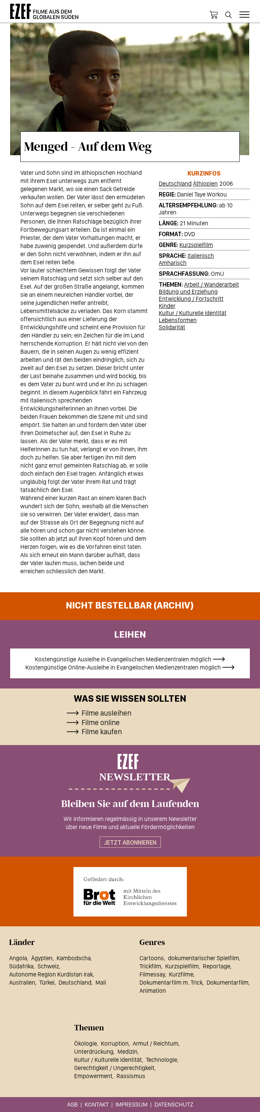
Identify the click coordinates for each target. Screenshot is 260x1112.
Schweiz (48, 966)
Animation (152, 990)
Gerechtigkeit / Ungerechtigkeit (114, 1067)
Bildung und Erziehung (188, 291)
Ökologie (85, 1043)
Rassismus (130, 1075)
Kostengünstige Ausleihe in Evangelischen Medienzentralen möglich (123, 659)
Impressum (131, 1104)
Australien (22, 982)
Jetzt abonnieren (130, 842)
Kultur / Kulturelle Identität (192, 312)
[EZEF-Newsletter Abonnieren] (130, 773)
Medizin (127, 1051)
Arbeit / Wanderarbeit (211, 284)
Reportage (216, 966)
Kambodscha (74, 958)
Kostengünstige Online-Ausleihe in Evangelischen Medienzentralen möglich (123, 667)
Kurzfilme (181, 974)
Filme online (101, 722)
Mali (100, 982)
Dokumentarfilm (227, 982)
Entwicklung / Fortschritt (191, 298)
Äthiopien (205, 183)
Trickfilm (150, 966)
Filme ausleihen (106, 712)
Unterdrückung (93, 1051)
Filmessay (152, 974)
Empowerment (93, 1075)
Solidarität (172, 327)
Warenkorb (214, 15)
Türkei (47, 982)
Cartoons (151, 958)
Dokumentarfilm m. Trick (170, 982)
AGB (72, 1104)
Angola (18, 958)
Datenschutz (173, 1104)
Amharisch (173, 262)
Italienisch (201, 255)
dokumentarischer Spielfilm (203, 958)
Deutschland (175, 183)
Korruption (115, 1043)
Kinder (167, 305)
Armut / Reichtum (155, 1043)
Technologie (161, 1059)
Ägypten (41, 958)
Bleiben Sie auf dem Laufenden (130, 804)
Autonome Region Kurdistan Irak (51, 974)
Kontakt (97, 1104)
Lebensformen (178, 320)
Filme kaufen (102, 731)
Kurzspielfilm (196, 244)
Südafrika (21, 966)
